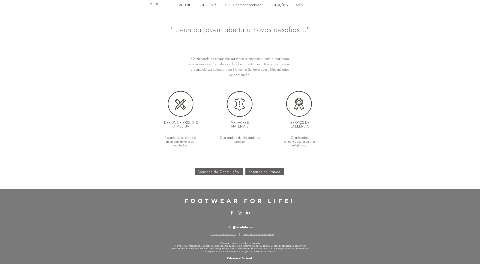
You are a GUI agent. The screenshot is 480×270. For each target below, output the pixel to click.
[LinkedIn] (247, 212)
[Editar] (185, 104)
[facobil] (231, 212)
